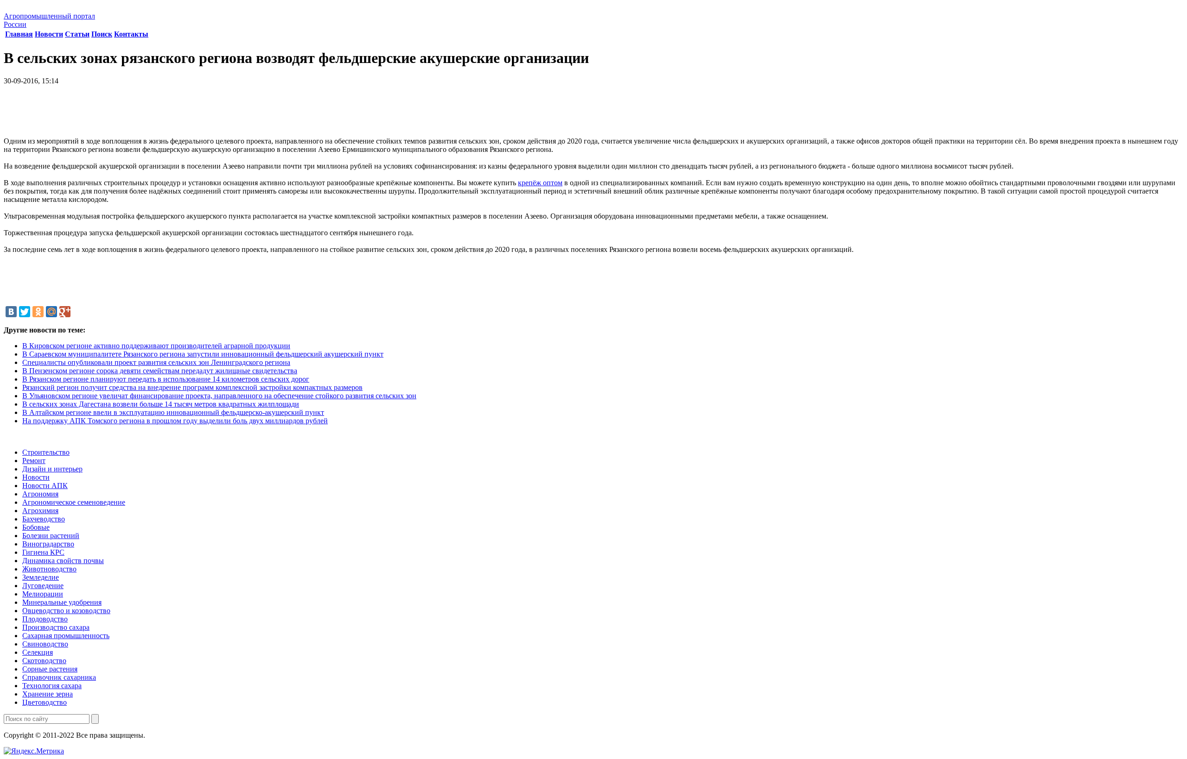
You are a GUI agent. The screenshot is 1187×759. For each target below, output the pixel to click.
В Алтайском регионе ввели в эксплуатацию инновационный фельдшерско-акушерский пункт (173, 412)
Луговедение (43, 586)
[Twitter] (24, 311)
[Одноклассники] (38, 311)
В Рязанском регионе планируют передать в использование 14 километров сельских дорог (165, 379)
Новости (49, 34)
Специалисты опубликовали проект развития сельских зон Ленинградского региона (156, 362)
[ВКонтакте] (11, 311)
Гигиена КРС (43, 552)
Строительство (46, 452)
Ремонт (33, 460)
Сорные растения (49, 669)
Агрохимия (40, 510)
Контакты (131, 34)
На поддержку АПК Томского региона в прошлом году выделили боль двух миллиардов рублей (175, 421)
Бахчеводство (43, 519)
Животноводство (49, 569)
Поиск (101, 34)
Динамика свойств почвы (63, 561)
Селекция (37, 652)
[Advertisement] (593, 114)
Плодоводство (45, 619)
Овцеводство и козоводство (66, 611)
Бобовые (36, 527)
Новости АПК (45, 485)
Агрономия (40, 494)
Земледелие (40, 577)
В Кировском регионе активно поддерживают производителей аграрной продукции (156, 346)
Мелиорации (42, 594)
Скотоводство (44, 661)
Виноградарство (48, 544)
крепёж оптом (540, 183)
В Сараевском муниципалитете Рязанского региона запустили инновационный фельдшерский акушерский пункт (202, 354)
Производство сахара (55, 627)
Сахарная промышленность (65, 636)
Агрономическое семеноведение (73, 502)
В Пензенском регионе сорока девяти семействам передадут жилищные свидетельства (159, 371)
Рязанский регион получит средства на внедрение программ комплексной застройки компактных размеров (192, 387)
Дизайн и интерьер (52, 469)
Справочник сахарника (59, 677)
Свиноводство (45, 644)
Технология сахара (52, 686)
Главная (19, 34)
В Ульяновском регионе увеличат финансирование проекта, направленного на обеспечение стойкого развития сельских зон (219, 396)
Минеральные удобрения (62, 602)
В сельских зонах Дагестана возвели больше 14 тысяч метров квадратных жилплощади (160, 404)
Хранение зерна (47, 694)
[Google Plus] (64, 311)
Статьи (77, 34)
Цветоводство (44, 702)
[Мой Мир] (51, 311)
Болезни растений (50, 535)
